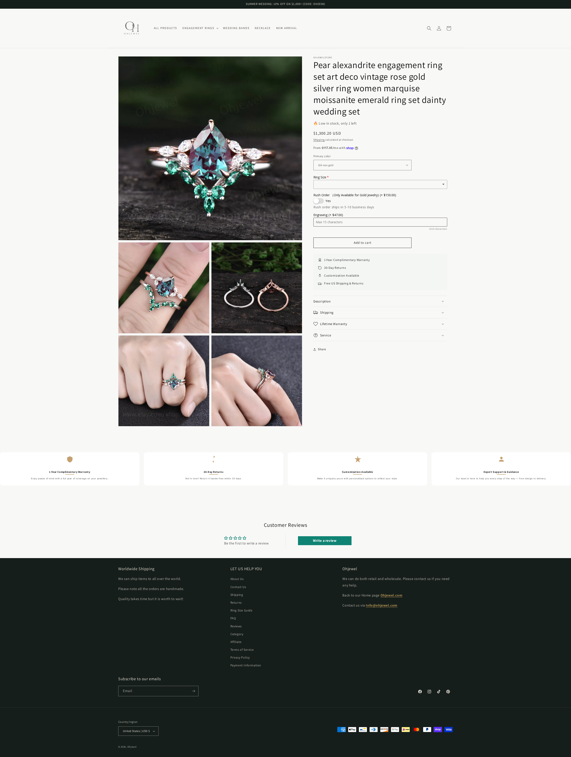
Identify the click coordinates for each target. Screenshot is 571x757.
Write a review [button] (324, 540)
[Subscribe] (193, 691)
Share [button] (322, 349)
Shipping (319, 139)
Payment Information (245, 665)
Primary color (322, 156)
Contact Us (238, 587)
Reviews (236, 626)
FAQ (233, 618)
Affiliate (236, 642)
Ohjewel (132, 746)
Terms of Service (242, 650)
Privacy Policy (240, 658)
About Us (237, 579)
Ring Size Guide (241, 610)
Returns (236, 603)
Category (236, 634)
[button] (200, 28)
